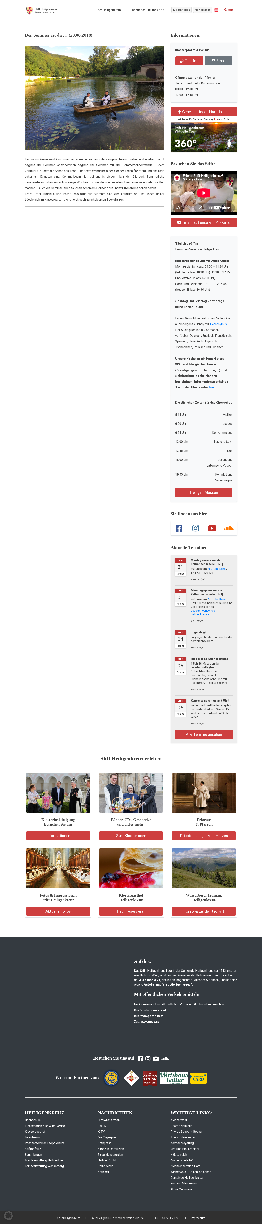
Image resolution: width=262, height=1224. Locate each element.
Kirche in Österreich (111, 1149)
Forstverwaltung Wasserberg (44, 1166)
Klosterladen (181, 9)
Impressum (198, 1218)
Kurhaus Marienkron (184, 1183)
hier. (212, 387)
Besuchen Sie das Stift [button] (148, 10)
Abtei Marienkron (182, 1189)
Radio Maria (105, 1166)
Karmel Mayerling (182, 1143)
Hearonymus (218, 324)
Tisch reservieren (131, 911)
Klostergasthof (35, 1131)
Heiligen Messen (204, 492)
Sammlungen (33, 1154)
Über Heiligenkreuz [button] (109, 10)
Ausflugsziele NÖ (182, 1160)
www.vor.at (158, 1010)
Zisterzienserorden (110, 1154)
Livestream (32, 1137)
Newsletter (202, 9)
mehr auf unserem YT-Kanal (207, 222)
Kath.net (103, 1172)
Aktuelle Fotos (58, 911)
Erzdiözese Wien (109, 1120)
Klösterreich (179, 1154)
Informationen (58, 835)
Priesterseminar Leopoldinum (44, 1143)
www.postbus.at (152, 1016)
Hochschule (33, 1120)
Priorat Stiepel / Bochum (187, 1131)
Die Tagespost (108, 1137)
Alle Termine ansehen (204, 734)
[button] (216, 10)
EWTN (102, 1126)
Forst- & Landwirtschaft (204, 911)
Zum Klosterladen (131, 835)
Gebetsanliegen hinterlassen (205, 112)
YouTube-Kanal (216, 568)
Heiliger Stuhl (107, 1160)
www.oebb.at (150, 1022)
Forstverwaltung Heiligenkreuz (45, 1160)
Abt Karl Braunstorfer (185, 1149)
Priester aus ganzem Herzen (204, 835)
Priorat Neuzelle (181, 1126)
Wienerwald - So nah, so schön (191, 1172)
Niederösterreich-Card (185, 1166)
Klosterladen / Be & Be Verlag (45, 1126)
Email (220, 61)
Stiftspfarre (33, 1149)
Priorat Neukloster (183, 1137)
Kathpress (104, 1143)
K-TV (101, 1131)
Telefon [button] (191, 61)
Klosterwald (179, 1120)
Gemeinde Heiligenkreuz (187, 1177)
